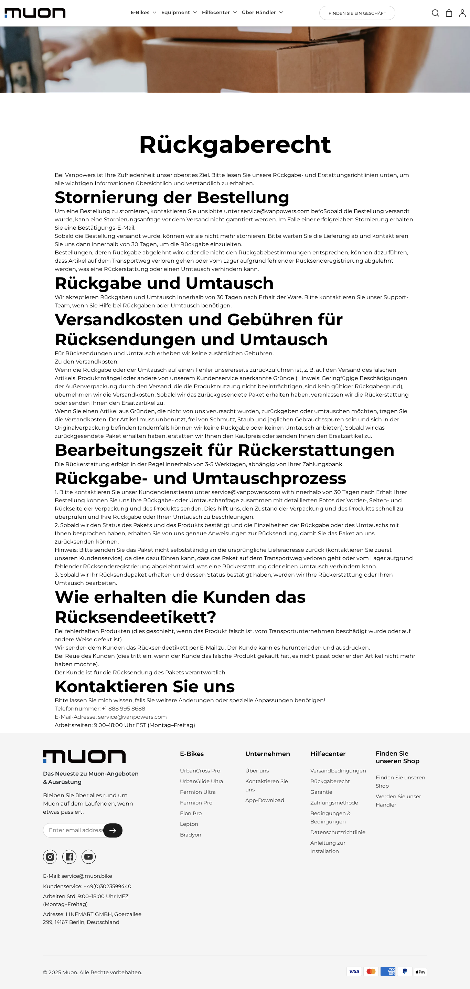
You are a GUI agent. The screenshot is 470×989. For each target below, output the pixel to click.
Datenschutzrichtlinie (337, 832)
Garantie (321, 792)
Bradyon (190, 834)
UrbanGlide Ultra (201, 781)
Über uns (257, 770)
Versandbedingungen (338, 770)
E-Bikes (140, 12)
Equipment (175, 12)
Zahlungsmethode (334, 802)
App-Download (264, 800)
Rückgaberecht (330, 781)
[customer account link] (462, 13)
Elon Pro (191, 813)
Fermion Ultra (198, 792)
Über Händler (259, 12)
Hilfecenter (216, 12)
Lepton (189, 824)
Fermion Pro (196, 802)
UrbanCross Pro (200, 770)
